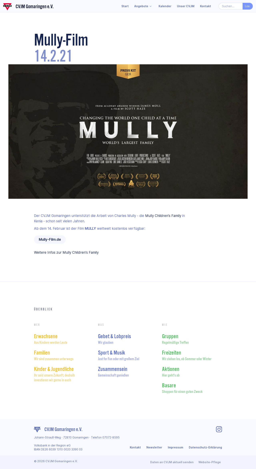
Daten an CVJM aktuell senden (172, 462)
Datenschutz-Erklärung (205, 447)
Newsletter (154, 447)
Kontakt (205, 6)
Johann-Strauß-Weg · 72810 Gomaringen (61, 437)
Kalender (165, 6)
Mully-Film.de (50, 239)
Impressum (175, 447)
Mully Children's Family (163, 216)
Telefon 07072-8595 (105, 437)
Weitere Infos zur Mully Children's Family (66, 252)
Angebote (141, 6)
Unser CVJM (185, 6)
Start (125, 6)
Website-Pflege (209, 462)
